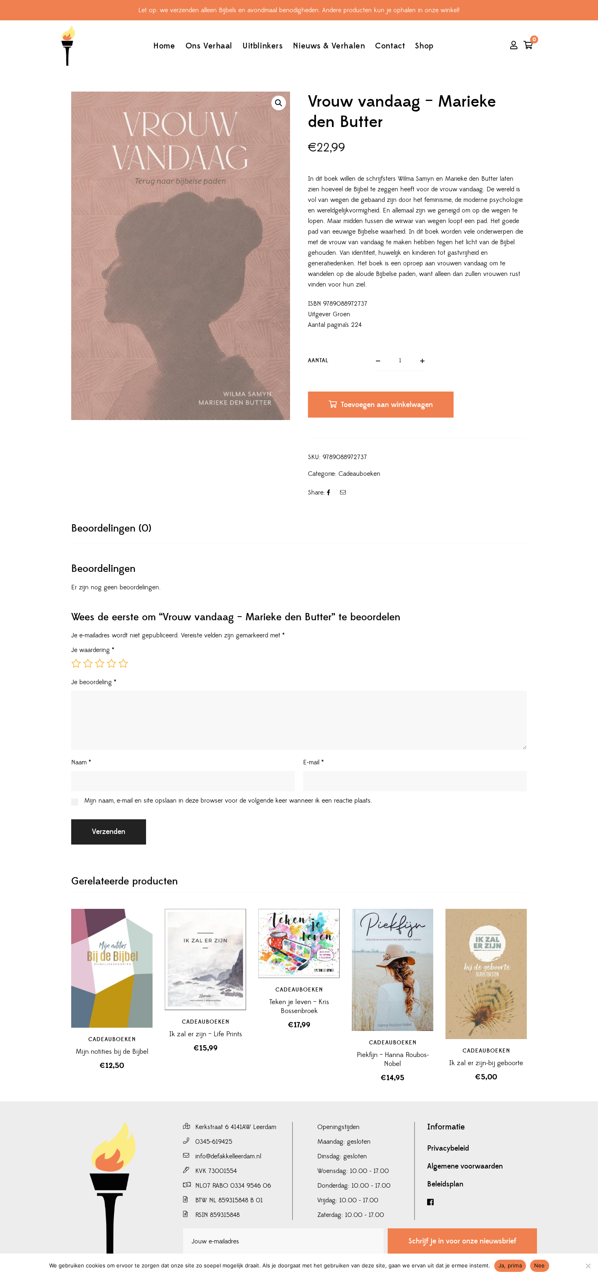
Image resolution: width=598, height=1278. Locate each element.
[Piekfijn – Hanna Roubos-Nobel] (392, 970)
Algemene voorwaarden (465, 1166)
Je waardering (92, 650)
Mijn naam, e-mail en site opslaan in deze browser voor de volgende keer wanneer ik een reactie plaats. (228, 801)
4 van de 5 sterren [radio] (111, 663)
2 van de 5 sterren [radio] (88, 663)
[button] (278, 103)
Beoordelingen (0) (111, 528)
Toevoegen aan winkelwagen (387, 404)
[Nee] (588, 1266)
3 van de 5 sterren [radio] (100, 663)
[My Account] (513, 46)
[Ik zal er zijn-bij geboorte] (486, 974)
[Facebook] (482, 1202)
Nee (539, 1265)
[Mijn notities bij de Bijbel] (112, 968)
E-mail (313, 762)
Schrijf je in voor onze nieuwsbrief (462, 1241)
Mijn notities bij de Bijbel (112, 1051)
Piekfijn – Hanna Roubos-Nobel (393, 1059)
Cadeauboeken (359, 474)
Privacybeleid (448, 1149)
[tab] (111, 528)
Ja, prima (510, 1265)
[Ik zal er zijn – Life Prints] (205, 959)
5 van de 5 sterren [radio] (123, 663)
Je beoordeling (93, 682)
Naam (81, 762)
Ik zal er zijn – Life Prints (205, 1034)
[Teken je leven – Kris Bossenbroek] (299, 943)
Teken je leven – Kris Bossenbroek (299, 1006)
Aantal (318, 360)
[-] (68, 46)
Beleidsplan (445, 1184)
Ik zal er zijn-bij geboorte (486, 1063)
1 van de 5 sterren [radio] (76, 663)
